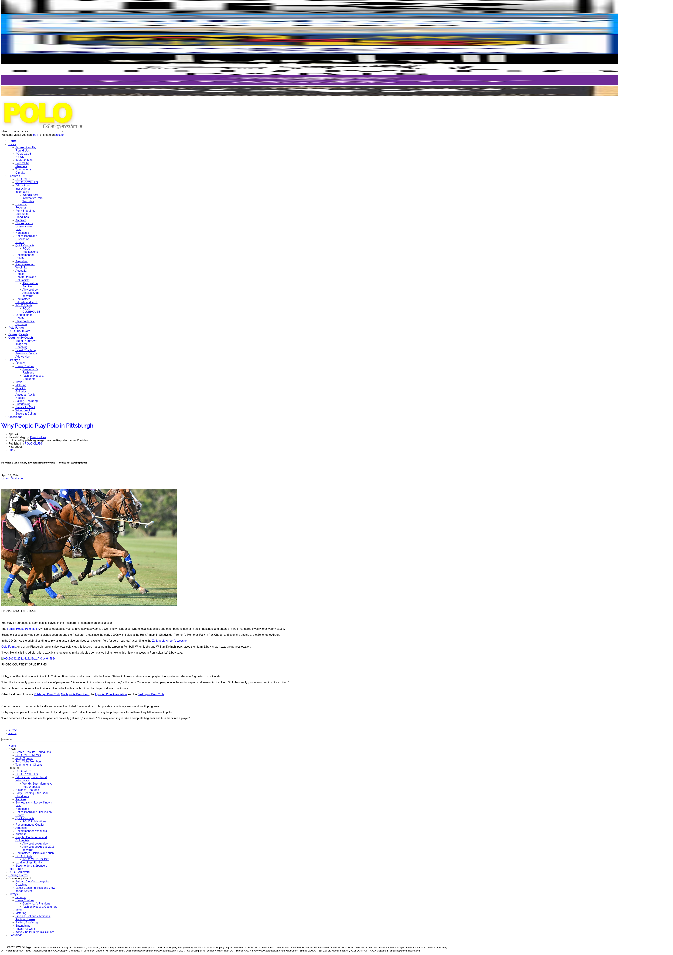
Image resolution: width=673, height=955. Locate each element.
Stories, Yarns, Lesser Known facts (24, 226)
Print (11, 449)
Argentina (21, 261)
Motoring (20, 385)
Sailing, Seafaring (26, 400)
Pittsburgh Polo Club (47, 694)
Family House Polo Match (23, 628)
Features (14, 176)
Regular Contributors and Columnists (25, 277)
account (60, 134)
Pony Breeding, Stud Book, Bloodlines (25, 213)
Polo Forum (16, 327)
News (12, 144)
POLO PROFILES (26, 182)
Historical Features (21, 206)
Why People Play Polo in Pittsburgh (47, 425)
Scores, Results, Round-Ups (25, 149)
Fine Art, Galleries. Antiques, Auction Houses (26, 393)
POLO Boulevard (19, 331)
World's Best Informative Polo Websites (32, 198)
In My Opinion (24, 160)
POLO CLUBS (24, 179)
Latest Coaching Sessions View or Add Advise (26, 353)
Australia (20, 270)
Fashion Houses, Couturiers (33, 377)
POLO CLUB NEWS (23, 155)
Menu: (5, 131)
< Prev (12, 730)
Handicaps (22, 232)
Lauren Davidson (12, 478)
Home (12, 141)
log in (35, 134)
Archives (20, 220)
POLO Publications (30, 250)
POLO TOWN (23, 305)
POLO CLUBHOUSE (31, 310)
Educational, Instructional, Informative (23, 188)
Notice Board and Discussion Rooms (26, 239)
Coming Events (18, 334)
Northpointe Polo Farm (75, 694)
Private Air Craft (25, 407)
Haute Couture (24, 366)
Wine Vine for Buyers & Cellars (25, 412)
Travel (19, 382)
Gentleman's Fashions (30, 371)
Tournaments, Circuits (23, 171)
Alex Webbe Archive (30, 285)
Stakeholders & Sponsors (25, 323)
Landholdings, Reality (29, 862)
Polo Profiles (38, 437)
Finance (20, 363)
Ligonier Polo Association (111, 694)
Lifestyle (14, 360)
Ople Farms (8, 646)
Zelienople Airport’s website (169, 640)
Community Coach (20, 337)
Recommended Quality (29, 824)
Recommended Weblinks (25, 266)
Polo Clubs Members (22, 165)
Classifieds (15, 417)
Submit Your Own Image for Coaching (26, 344)
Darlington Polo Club (151, 694)
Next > (12, 733)
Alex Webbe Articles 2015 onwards (30, 292)
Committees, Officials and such (26, 301)
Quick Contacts (24, 245)
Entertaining (22, 404)
